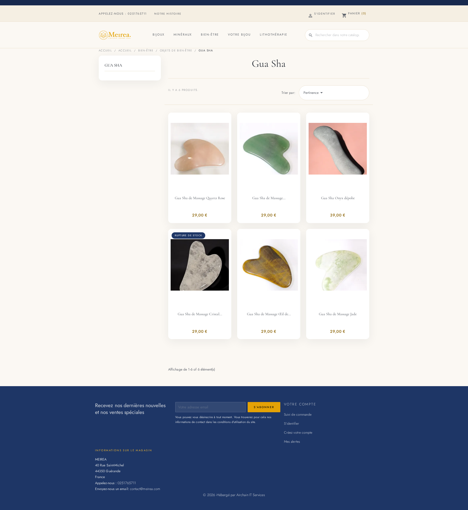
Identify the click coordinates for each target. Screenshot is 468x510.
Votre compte (300, 404)
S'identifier (291, 423)
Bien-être (210, 34)
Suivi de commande (298, 414)
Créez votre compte (298, 432)
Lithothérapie (273, 34)
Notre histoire (167, 14)
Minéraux (183, 34)
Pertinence (313, 93)
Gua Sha (113, 65)
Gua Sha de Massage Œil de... (269, 314)
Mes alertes (292, 441)
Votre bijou (239, 34)
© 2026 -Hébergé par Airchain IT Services (234, 494)
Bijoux (159, 34)
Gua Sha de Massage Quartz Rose (200, 198)
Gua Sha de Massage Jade (338, 314)
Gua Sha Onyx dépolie (338, 198)
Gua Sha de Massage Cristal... (200, 314)
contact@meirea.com (145, 488)
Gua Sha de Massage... (268, 198)
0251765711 (137, 13)
